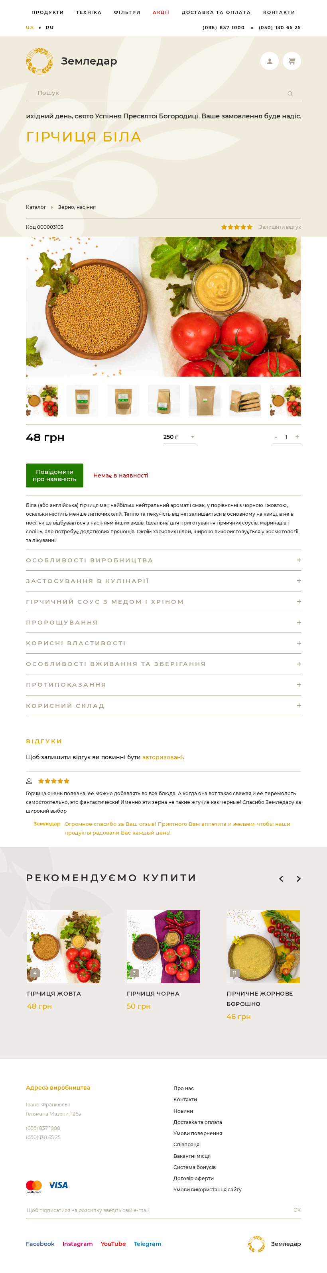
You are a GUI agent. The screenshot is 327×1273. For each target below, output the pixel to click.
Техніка (89, 12)
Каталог (36, 207)
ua (30, 27)
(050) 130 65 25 (280, 27)
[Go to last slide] (281, 878)
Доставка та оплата (216, 12)
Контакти (279, 12)
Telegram (148, 1243)
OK (297, 1210)
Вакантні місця (192, 1156)
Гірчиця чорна (153, 993)
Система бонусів (194, 1167)
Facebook (40, 1243)
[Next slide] (298, 878)
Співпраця (186, 1144)
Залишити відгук (280, 227)
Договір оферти (193, 1178)
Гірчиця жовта (54, 993)
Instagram (78, 1243)
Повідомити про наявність (55, 475)
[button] (42, 400)
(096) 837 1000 (224, 27)
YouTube (113, 1243)
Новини (183, 1111)
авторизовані (162, 757)
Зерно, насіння (77, 207)
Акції (161, 12)
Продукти (48, 12)
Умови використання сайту (207, 1189)
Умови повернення (197, 1133)
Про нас (183, 1088)
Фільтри (127, 12)
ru (50, 27)
